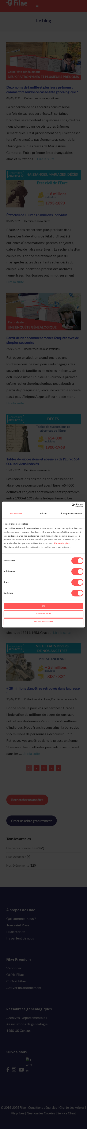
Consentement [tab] (16, 514)
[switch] (77, 571)
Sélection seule (43, 614)
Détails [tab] (43, 514)
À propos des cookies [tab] (71, 514)
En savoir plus (62, 543)
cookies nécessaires (43, 622)
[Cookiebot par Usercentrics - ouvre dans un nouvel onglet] (64, 505)
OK (43, 606)
